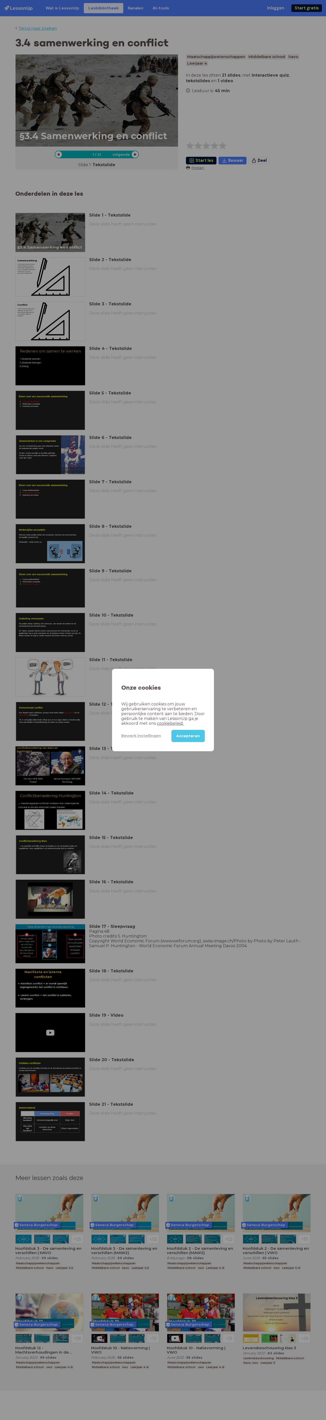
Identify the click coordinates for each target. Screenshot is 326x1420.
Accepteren (188, 736)
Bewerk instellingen (141, 735)
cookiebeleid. (170, 723)
